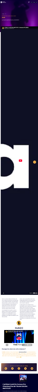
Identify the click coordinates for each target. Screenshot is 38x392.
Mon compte (32, 2)
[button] (34, 162)
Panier (34, 2)
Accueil (3, 13)
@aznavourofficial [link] (22, 352)
